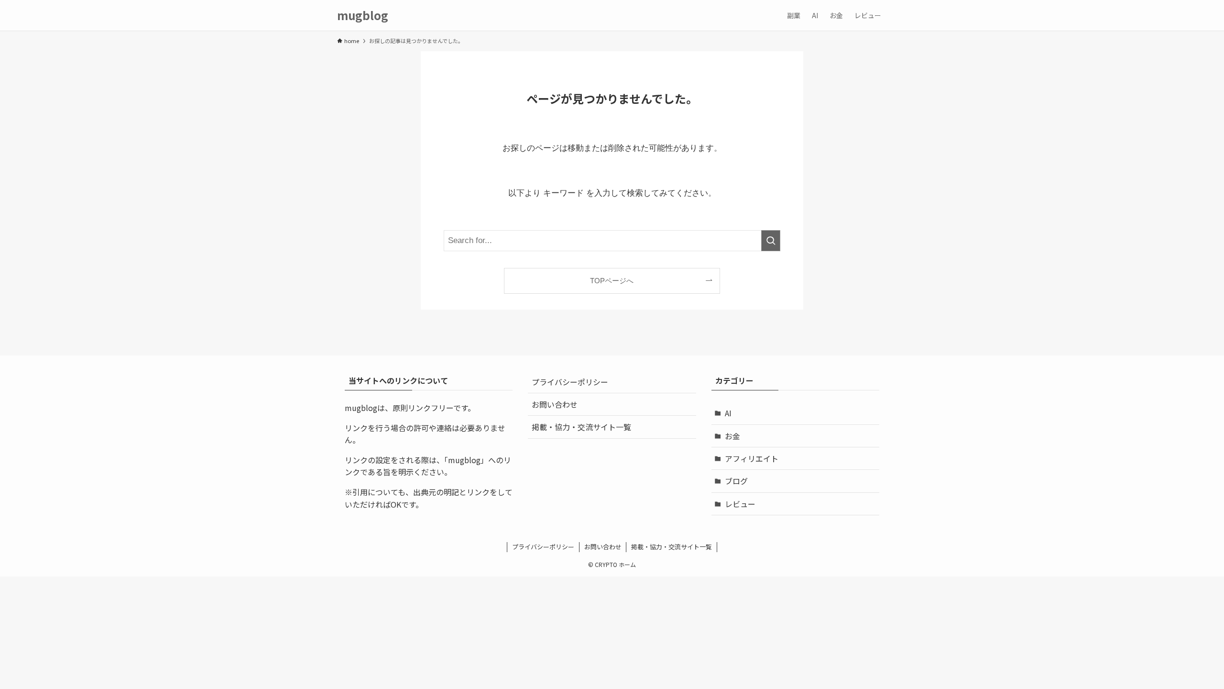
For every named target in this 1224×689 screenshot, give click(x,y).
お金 (732, 436)
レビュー (740, 504)
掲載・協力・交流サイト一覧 (581, 427)
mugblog (362, 15)
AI (728, 413)
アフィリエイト (751, 458)
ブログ (736, 481)
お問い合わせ (555, 404)
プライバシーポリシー (570, 382)
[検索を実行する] (770, 240)
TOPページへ (612, 281)
